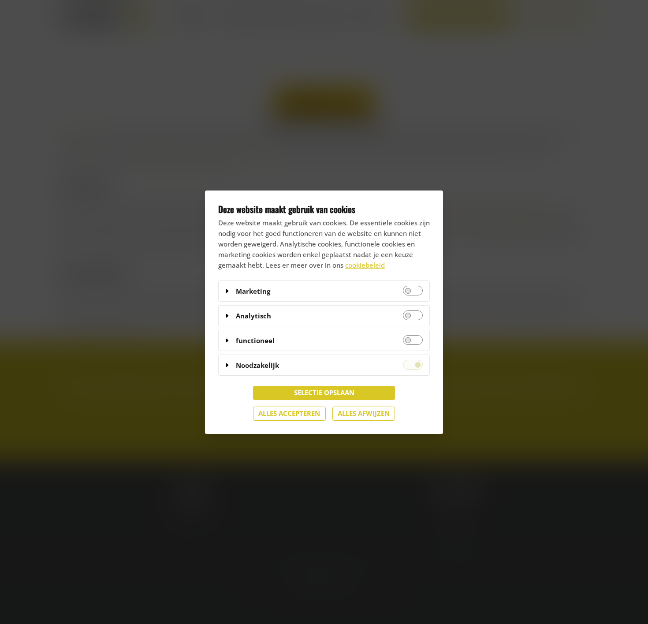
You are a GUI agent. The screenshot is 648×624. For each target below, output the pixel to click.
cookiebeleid (365, 265)
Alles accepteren (289, 413)
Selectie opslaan (324, 392)
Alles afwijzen (364, 413)
